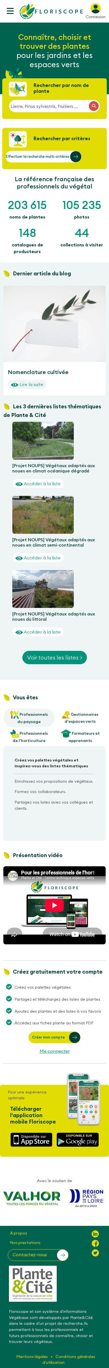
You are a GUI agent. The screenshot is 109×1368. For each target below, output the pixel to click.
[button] (44, 156)
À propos (18, 1233)
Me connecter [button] (55, 1051)
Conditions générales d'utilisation (68, 1359)
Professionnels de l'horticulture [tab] (30, 737)
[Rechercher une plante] (94, 106)
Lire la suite (30, 384)
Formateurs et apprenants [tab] (84, 737)
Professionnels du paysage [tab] (32, 718)
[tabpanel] (54, 786)
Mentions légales (32, 1356)
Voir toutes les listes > (54, 657)
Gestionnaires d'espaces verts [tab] (81, 718)
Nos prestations (25, 1242)
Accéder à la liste (42, 483)
